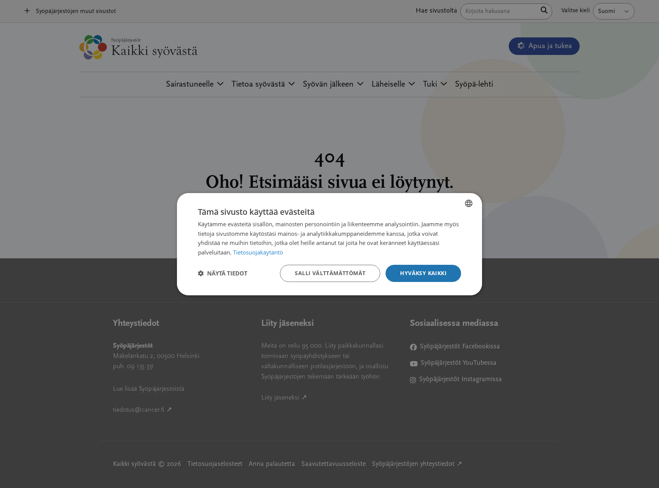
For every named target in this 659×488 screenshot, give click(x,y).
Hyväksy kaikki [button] (423, 273)
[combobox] (469, 203)
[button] (223, 273)
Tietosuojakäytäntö (258, 252)
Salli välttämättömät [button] (330, 273)
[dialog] (329, 244)
